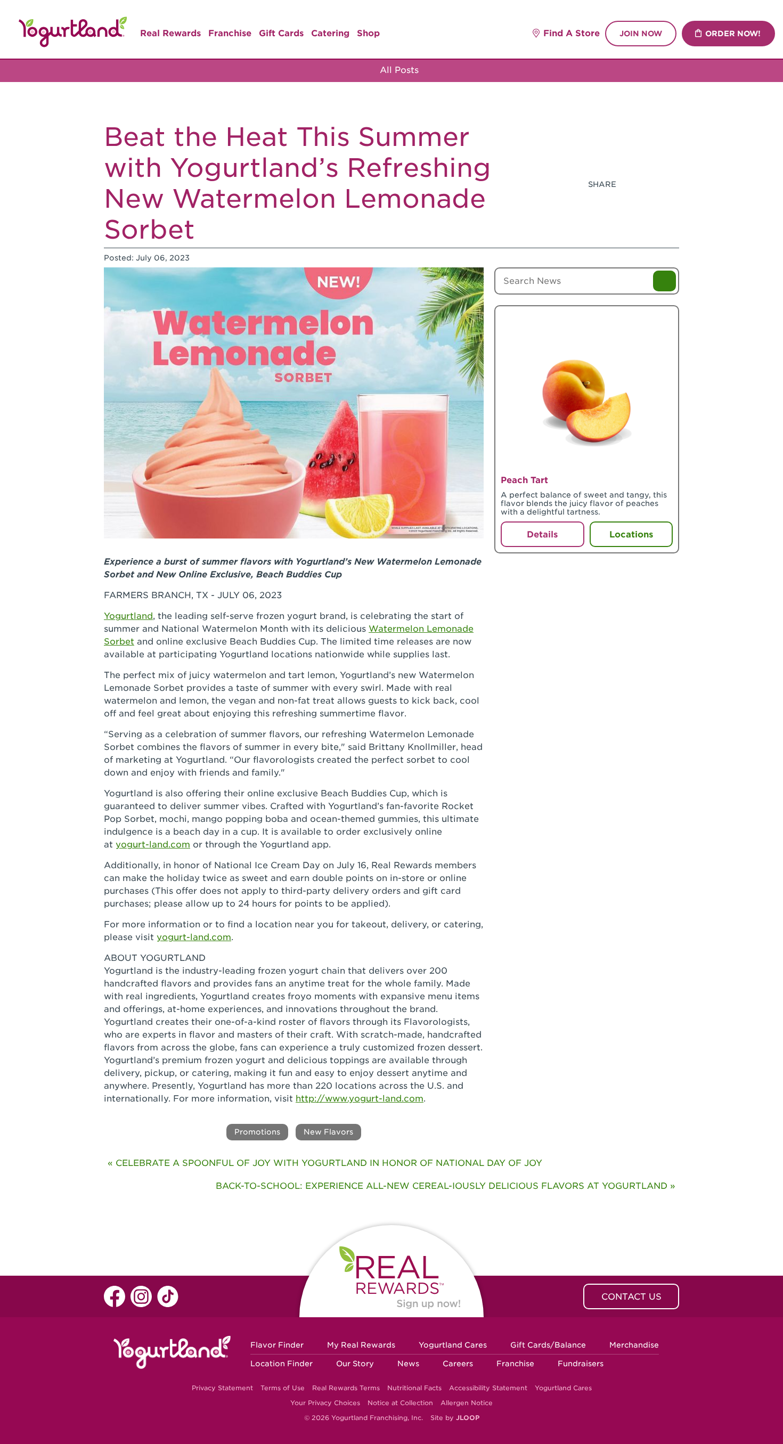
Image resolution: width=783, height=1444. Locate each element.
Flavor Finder (277, 1345)
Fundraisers (580, 1363)
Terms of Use (282, 1388)
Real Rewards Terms (346, 1388)
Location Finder (281, 1363)
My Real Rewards (361, 1345)
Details (542, 534)
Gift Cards (281, 33)
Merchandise (634, 1345)
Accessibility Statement (488, 1388)
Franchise (229, 33)
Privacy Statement (222, 1388)
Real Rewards (170, 33)
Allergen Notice (467, 1403)
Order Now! (733, 33)
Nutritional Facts (414, 1388)
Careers (458, 1363)
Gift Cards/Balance (548, 1345)
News (408, 1363)
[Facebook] (630, 184)
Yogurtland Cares (453, 1345)
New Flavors (328, 1132)
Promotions (257, 1132)
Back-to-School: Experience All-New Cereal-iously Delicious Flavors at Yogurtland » (445, 1186)
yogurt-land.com (153, 844)
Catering (330, 33)
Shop (368, 33)
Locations (631, 534)
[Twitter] (656, 184)
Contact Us (631, 1297)
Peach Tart (524, 480)
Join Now (640, 33)
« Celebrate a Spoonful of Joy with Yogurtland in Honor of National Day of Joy (325, 1163)
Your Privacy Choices (325, 1403)
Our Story (355, 1363)
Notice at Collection (400, 1403)
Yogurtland (128, 616)
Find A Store (571, 33)
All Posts (398, 70)
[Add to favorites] (661, 321)
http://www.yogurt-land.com (359, 1099)
